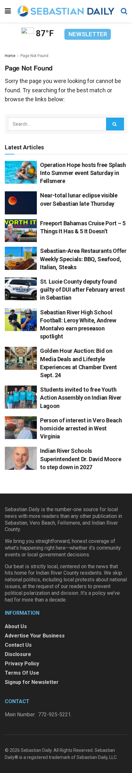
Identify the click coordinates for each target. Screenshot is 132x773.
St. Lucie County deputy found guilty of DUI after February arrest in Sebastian (82, 289)
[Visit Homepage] (65, 11)
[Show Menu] (8, 11)
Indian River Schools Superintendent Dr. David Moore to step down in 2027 (80, 458)
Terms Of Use (22, 673)
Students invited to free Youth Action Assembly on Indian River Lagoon (80, 397)
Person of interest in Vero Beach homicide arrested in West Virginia (81, 428)
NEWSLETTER (88, 34)
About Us (16, 626)
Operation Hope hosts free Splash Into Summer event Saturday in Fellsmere (83, 173)
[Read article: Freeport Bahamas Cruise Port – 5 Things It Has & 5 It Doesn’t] (21, 230)
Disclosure (18, 654)
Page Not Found (34, 56)
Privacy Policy (22, 664)
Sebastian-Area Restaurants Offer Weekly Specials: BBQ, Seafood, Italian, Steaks (83, 258)
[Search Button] (124, 11)
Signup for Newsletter (32, 682)
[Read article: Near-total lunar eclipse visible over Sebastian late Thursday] (21, 202)
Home (10, 56)
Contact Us (18, 645)
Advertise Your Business (35, 636)
